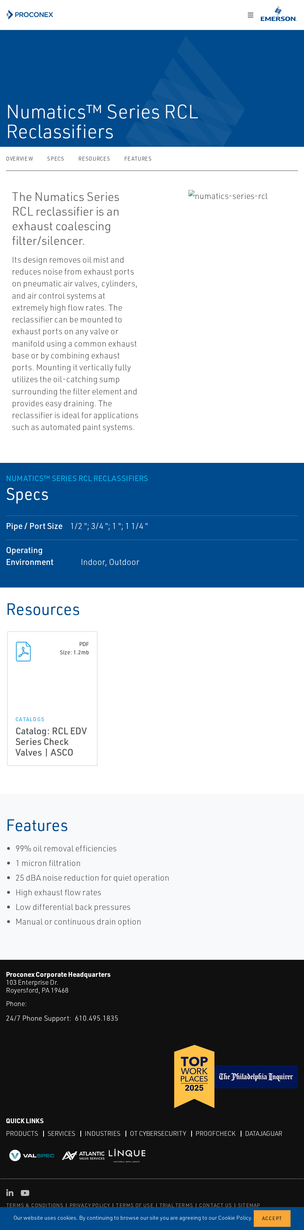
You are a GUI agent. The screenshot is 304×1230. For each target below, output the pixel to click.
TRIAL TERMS (176, 1205)
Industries (102, 1133)
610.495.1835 (96, 1018)
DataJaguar (263, 1133)
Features (138, 158)
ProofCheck (216, 1133)
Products (22, 1133)
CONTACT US (215, 1205)
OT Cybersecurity (158, 1133)
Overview (19, 158)
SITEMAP (249, 1205)
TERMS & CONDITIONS (35, 1205)
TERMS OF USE (134, 1205)
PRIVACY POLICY (90, 1205)
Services (61, 1133)
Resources (94, 158)
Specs (55, 158)
